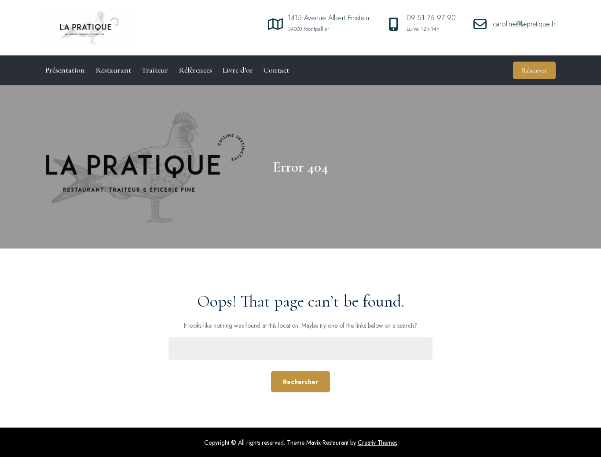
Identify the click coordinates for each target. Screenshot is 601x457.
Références (195, 70)
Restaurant (113, 70)
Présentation (65, 70)
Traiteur (155, 70)
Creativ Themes (377, 442)
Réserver (534, 70)
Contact (276, 70)
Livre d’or (238, 70)
